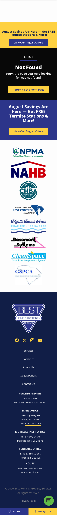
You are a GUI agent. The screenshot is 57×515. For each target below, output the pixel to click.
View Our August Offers (28, 42)
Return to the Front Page (28, 89)
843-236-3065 (33, 423)
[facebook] (17, 340)
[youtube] (40, 340)
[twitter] (24, 340)
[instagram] (32, 340)
